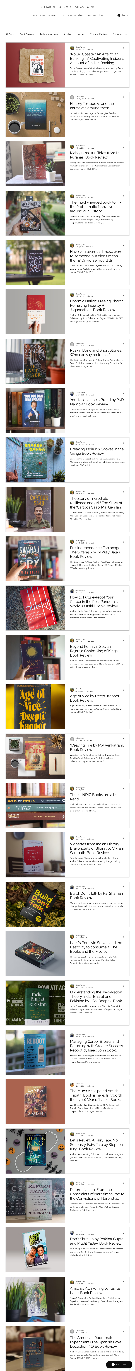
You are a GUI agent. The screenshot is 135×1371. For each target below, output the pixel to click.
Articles (67, 34)
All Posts (10, 34)
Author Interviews (49, 34)
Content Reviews (99, 34)
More (116, 34)
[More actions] (124, 48)
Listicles (80, 34)
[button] (126, 34)
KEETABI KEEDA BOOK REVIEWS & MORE (68, 7)
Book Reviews (27, 34)
